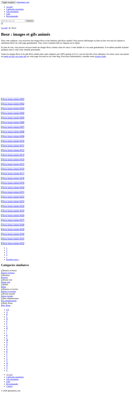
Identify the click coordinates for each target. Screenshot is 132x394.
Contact (9, 386)
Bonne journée (7, 296)
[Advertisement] (66, 78)
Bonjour (4, 277)
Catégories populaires (15, 9)
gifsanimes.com (23, 2)
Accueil (9, 7)
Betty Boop (5, 305)
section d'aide (100, 56)
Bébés (3, 287)
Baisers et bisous (8, 273)
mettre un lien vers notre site (14, 56)
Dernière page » (12, 259)
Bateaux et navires (8, 291)
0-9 (7, 310)
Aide (8, 14)
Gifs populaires (12, 11)
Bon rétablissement (8, 301)
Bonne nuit (5, 282)
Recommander (12, 16)
